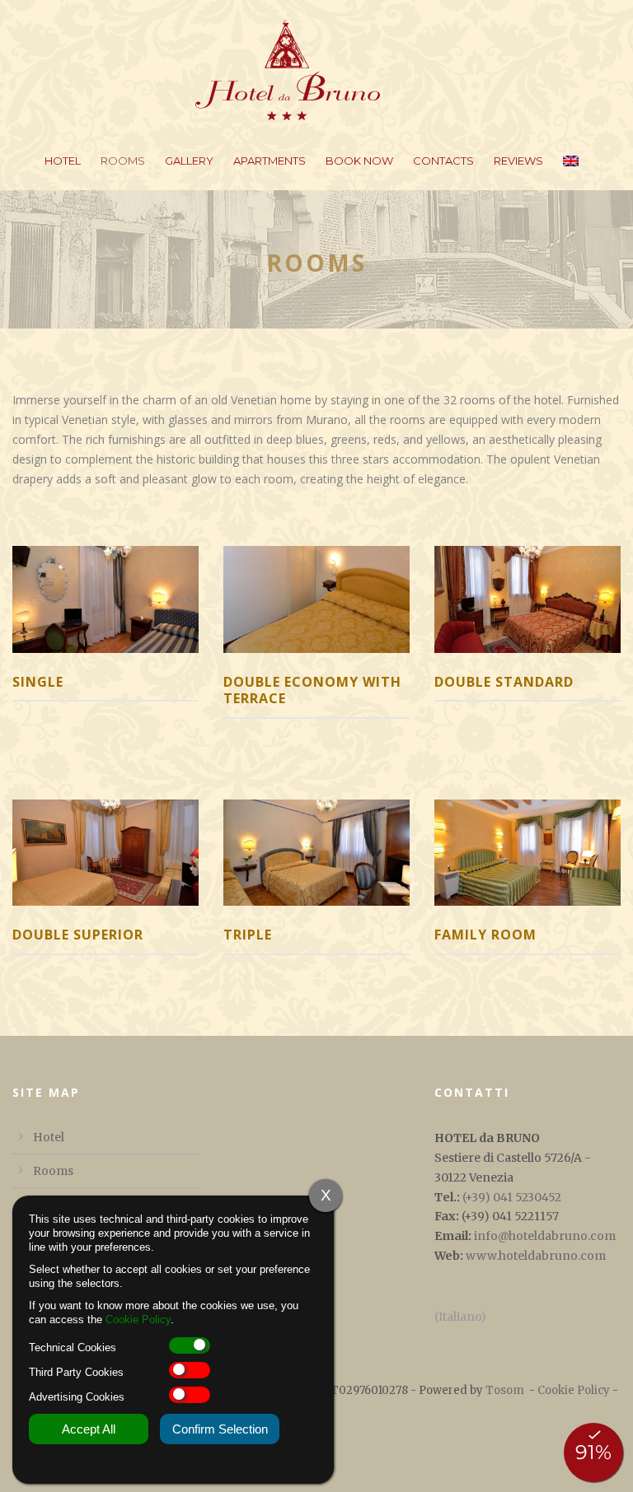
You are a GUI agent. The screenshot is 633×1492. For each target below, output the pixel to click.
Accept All (88, 1429)
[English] (570, 171)
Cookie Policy (573, 1390)
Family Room (485, 935)
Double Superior (77, 935)
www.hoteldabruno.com (536, 1255)
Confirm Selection (220, 1429)
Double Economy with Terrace (312, 690)
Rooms (123, 160)
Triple (247, 935)
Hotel (63, 160)
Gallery (189, 160)
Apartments (269, 160)
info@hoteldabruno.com (545, 1236)
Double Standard (504, 682)
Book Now (359, 160)
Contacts (443, 160)
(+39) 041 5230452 (511, 1197)
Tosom (504, 1390)
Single (37, 682)
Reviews (518, 160)
